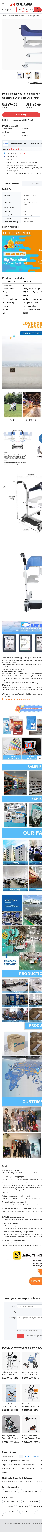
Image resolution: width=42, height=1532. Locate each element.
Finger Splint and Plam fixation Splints (12, 1465)
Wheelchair (25, 1461)
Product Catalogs (32, 1456)
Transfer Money (23, 1507)
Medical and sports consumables (12, 1461)
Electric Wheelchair (28, 1468)
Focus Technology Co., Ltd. (27, 1523)
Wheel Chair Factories (11, 1501)
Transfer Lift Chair (8, 1468)
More (4, 1516)
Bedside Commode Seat (30, 1491)
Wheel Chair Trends (27, 1512)
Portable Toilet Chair (10, 1491)
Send (20, 1336)
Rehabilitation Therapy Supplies (30, 16)
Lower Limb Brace (28, 1465)
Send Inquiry (21, 115)
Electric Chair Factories (30, 1501)
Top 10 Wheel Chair (10, 1512)
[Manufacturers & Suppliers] (21, 4)
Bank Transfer (8, 1507)
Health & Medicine (13, 16)
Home (4, 16)
